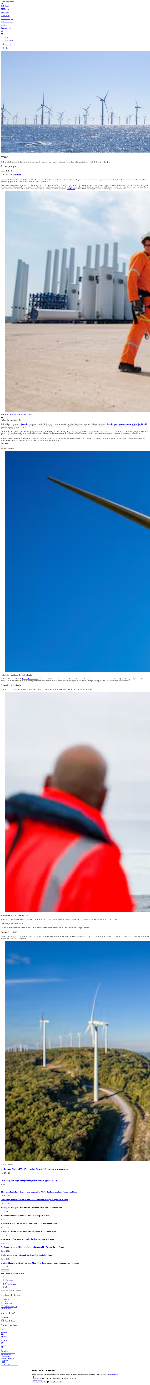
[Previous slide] (3, 1270)
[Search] (75, 31)
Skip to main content (7, 2)
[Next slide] (7, 1270)
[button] (75, 10)
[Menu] (75, 34)
